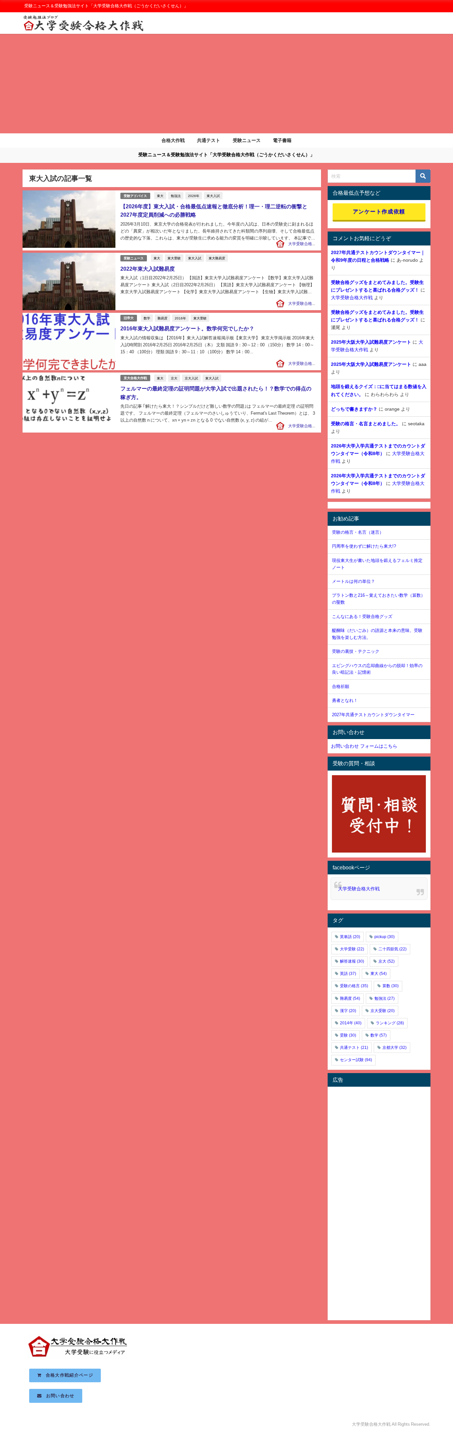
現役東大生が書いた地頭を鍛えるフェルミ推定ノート (377, 564)
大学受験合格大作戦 (306, 244)
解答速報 (352, 961)
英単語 (350, 937)
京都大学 (394, 1048)
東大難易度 (217, 258)
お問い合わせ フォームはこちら (364, 746)
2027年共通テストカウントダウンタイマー (373, 715)
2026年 (193, 195)
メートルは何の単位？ (353, 581)
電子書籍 (282, 140)
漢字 (348, 1011)
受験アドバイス (135, 195)
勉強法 (176, 195)
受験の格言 (354, 986)
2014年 (350, 1023)
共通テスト (208, 140)
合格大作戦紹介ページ (67, 1375)
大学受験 (352, 949)
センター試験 (356, 1060)
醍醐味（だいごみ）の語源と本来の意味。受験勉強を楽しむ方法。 (377, 634)
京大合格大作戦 (135, 377)
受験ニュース (247, 140)
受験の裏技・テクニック (355, 651)
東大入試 (213, 195)
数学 (147, 318)
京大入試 (191, 378)
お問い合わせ (58, 1396)
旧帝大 (129, 317)
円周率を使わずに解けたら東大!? (364, 546)
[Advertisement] (226, 83)
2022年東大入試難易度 (147, 268)
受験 (348, 1035)
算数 (390, 986)
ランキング (390, 1023)
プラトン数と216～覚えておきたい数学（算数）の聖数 (378, 598)
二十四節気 (392, 949)
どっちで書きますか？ (354, 409)
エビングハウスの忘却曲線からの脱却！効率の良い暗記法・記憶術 (377, 669)
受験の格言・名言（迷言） (358, 532)
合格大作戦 (173, 140)
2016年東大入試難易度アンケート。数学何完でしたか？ (187, 328)
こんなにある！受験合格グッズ (362, 616)
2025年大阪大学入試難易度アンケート (371, 342)
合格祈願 (340, 686)
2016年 (180, 318)
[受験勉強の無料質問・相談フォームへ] (379, 814)
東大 (160, 195)
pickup (384, 937)
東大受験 (174, 258)
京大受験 (382, 1011)
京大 (174, 378)
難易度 (162, 318)
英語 (348, 974)
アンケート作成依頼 (379, 211)
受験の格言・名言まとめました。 (366, 423)
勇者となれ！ (345, 700)
